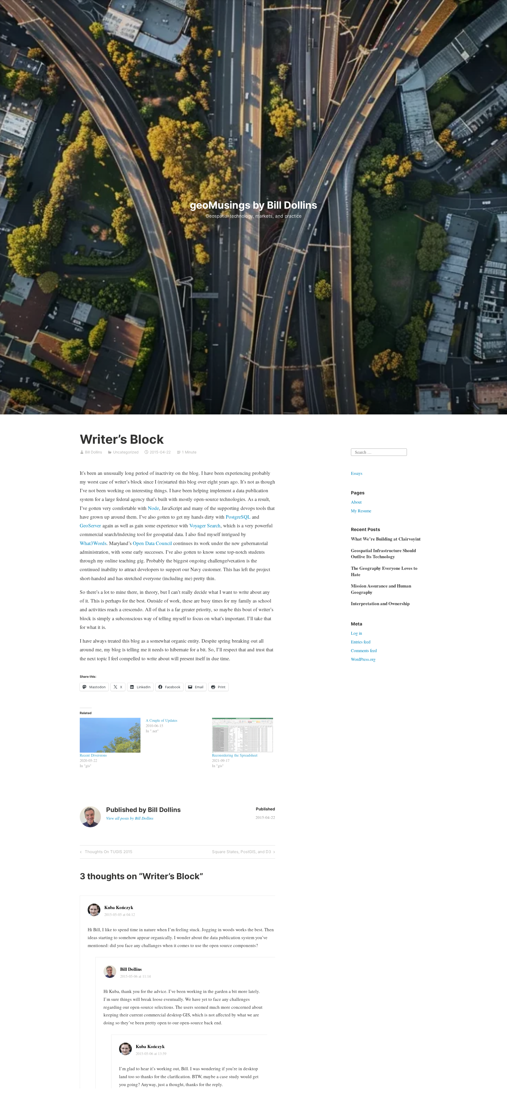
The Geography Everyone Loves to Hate (384, 571)
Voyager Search (204, 525)
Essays (356, 473)
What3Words (93, 543)
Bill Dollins (93, 452)
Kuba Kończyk (118, 907)
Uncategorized (126, 452)
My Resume (361, 510)
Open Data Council (152, 543)
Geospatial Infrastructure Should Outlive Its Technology (383, 553)
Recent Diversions (93, 755)
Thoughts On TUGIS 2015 (107, 852)
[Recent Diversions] (110, 735)
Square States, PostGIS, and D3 (241, 852)
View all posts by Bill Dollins (129, 818)
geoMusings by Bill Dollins (253, 205)
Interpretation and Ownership (380, 603)
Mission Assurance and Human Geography (381, 588)
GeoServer (90, 525)
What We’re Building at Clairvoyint (386, 539)
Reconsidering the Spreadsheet (234, 755)
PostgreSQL (238, 516)
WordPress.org (363, 659)
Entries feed (360, 641)
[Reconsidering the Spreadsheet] (242, 735)
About (356, 502)
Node (153, 508)
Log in (356, 633)
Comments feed (364, 650)
